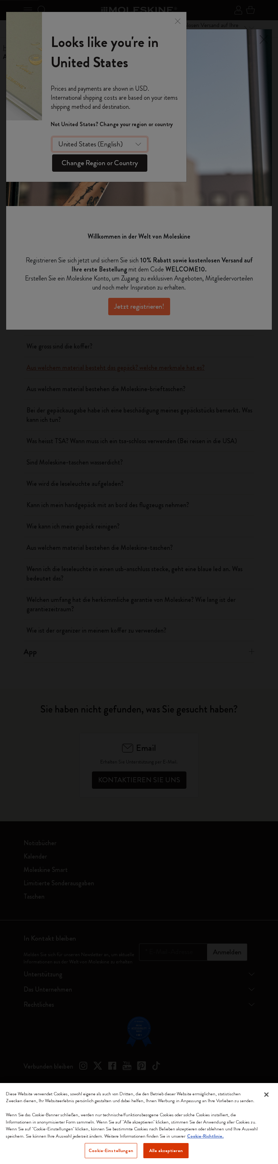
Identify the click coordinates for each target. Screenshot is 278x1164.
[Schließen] (266, 1095)
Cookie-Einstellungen (111, 1150)
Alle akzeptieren (166, 1150)
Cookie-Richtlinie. (205, 1136)
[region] (139, 1123)
